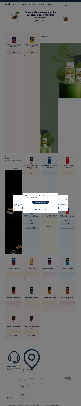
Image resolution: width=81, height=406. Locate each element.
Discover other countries (40, 205)
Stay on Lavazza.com (40, 209)
